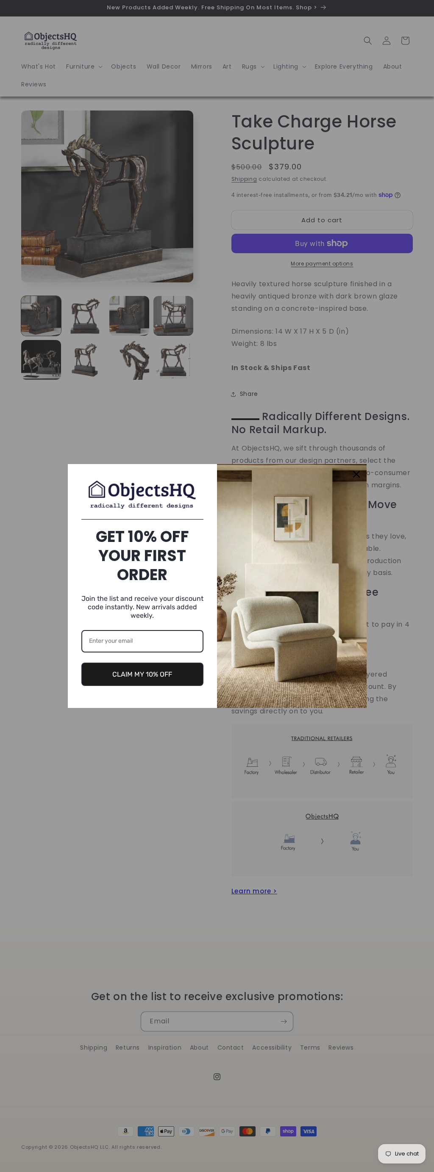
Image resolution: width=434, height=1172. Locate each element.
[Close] (356, 474)
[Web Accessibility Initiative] (3, 1152)
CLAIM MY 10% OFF (142, 674)
